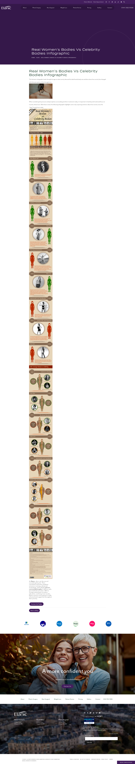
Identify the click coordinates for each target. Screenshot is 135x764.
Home (33, 57)
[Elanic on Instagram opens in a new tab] (106, 2)
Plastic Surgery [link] (37, 7)
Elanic (33, 581)
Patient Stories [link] (77, 7)
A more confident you (67, 674)
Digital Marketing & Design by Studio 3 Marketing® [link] (48, 759)
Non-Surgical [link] (50, 7)
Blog (38, 57)
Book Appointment (99, 2)
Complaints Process (95, 759)
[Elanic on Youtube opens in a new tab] (115, 2)
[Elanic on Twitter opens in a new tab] (112, 2)
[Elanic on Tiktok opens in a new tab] (118, 2)
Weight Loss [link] (63, 7)
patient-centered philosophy (39, 588)
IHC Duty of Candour (85, 759)
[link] (127, 8)
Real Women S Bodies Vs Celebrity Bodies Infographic (58, 57)
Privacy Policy (104, 759)
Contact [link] (110, 7)
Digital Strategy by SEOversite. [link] (29, 760)
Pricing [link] (89, 7)
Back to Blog (34, 610)
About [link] (24, 7)
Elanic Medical (88, 2)
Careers (111, 759)
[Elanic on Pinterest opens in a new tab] (121, 2)
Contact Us (67, 686)
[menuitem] (106, 2)
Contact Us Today (36, 604)
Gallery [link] (99, 7)
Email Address (89, 736)
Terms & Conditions (74, 759)
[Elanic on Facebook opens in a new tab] (109, 2)
